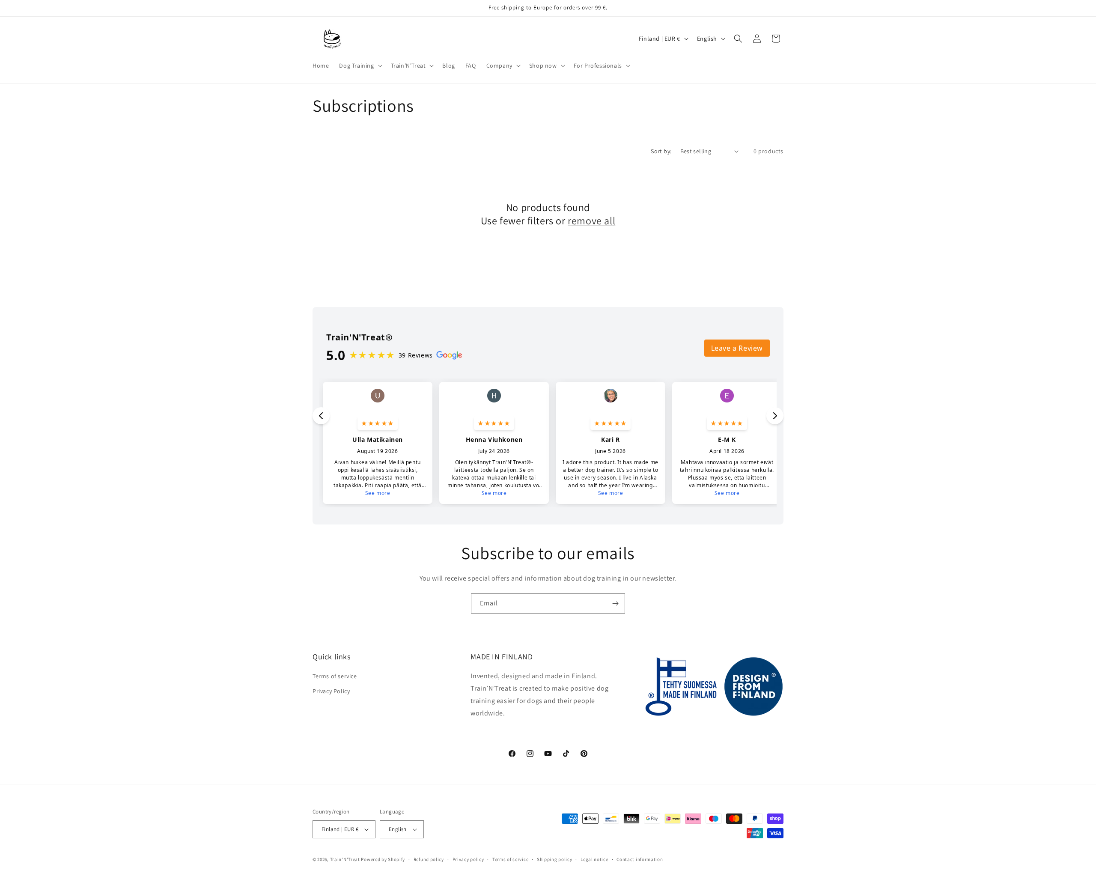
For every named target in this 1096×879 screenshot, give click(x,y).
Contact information (639, 859)
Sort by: (661, 151)
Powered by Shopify (383, 859)
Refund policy (429, 859)
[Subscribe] (615, 603)
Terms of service (335, 676)
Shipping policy (554, 859)
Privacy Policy (331, 691)
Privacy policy (468, 859)
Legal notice (594, 859)
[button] (359, 65)
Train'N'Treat (345, 859)
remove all (591, 220)
